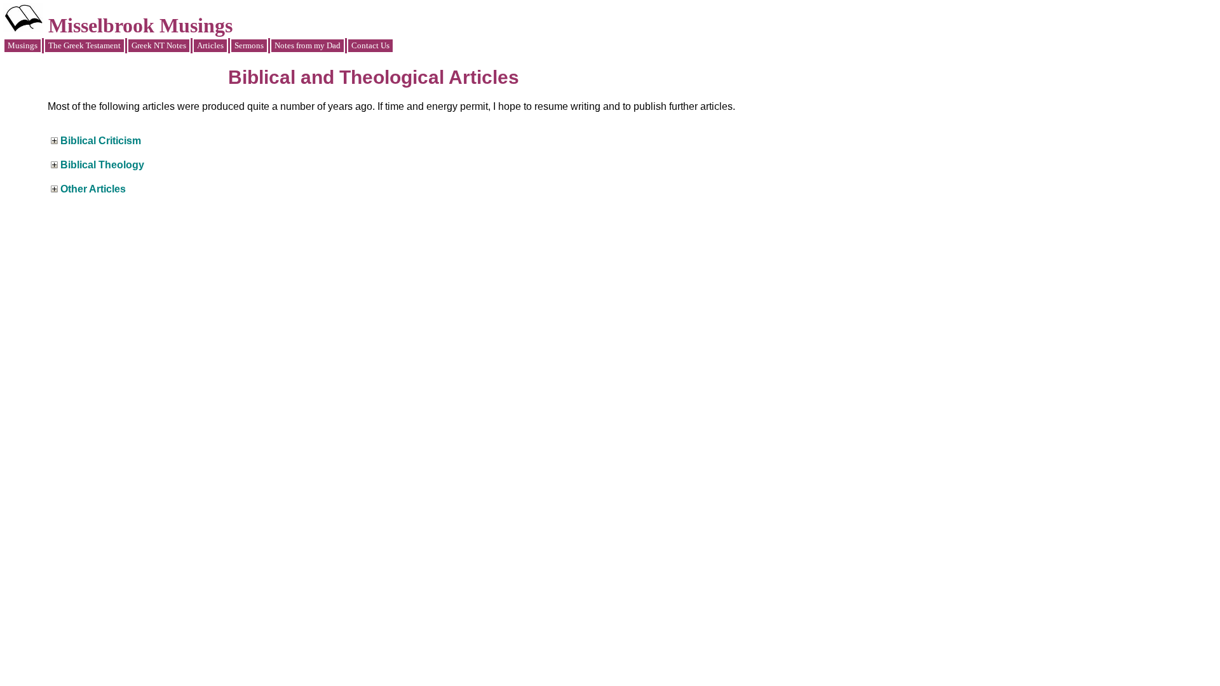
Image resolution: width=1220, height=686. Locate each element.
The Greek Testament (84, 45)
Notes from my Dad (307, 45)
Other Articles (93, 189)
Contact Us (370, 45)
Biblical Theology (102, 164)
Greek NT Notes (159, 45)
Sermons (249, 45)
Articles (210, 45)
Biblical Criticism (100, 140)
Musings (22, 45)
